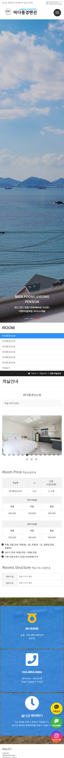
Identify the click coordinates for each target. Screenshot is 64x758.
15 (32, 459)
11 (49, 455)
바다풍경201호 (8, 351)
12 (54, 455)
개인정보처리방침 (8, 755)
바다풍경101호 (8, 335)
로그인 (4, 2)
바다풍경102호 (8, 341)
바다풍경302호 (8, 362)
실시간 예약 (28, 2)
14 (27, 459)
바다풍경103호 (8, 346)
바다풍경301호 (8, 357)
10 (45, 455)
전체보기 (6, 367)
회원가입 (11, 2)
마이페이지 (19, 2)
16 (36, 459)
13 (58, 455)
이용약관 (5, 753)
